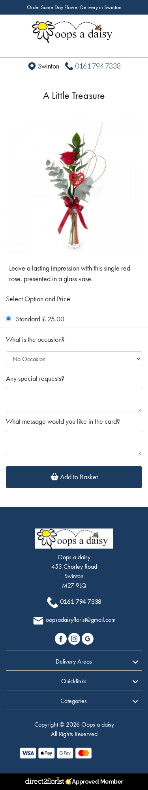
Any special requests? (35, 378)
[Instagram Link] (75, 638)
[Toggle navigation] (15, 29)
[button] (74, 660)
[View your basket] (133, 28)
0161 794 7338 (98, 65)
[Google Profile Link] (88, 638)
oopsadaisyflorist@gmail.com (81, 619)
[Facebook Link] (61, 638)
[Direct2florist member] (74, 781)
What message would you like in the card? (63, 421)
